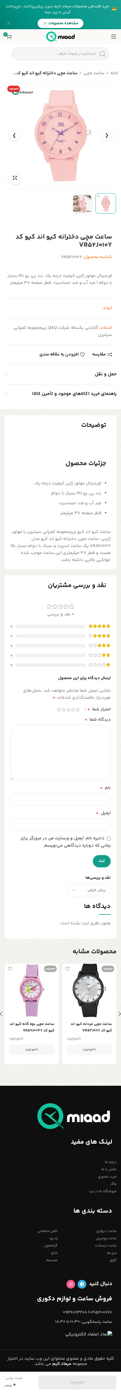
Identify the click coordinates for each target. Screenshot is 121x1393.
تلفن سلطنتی (47, 1231)
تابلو (54, 1253)
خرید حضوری (107, 1177)
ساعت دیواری (106, 1231)
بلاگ (113, 1184)
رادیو (54, 1238)
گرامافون (51, 1246)
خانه (114, 73)
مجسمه (52, 1260)
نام (105, 788)
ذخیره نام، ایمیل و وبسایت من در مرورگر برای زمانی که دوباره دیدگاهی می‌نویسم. (66, 842)
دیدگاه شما (98, 719)
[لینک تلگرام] (82, 1284)
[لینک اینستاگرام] (70, 1284)
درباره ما (111, 1162)
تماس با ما (109, 1169)
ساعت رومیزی (106, 1238)
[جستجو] (102, 54)
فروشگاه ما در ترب (103, 1191)
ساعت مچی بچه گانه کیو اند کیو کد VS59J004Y (32, 1027)
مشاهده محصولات (63, 23)
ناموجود (89, 1049)
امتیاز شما (99, 709)
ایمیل (103, 813)
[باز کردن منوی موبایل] (114, 36)
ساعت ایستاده (106, 1246)
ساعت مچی (94, 73)
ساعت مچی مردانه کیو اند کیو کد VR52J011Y (91, 1027)
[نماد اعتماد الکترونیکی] (88, 1334)
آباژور (113, 1260)
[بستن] (8, 23)
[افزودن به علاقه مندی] (67, 969)
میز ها (112, 1253)
